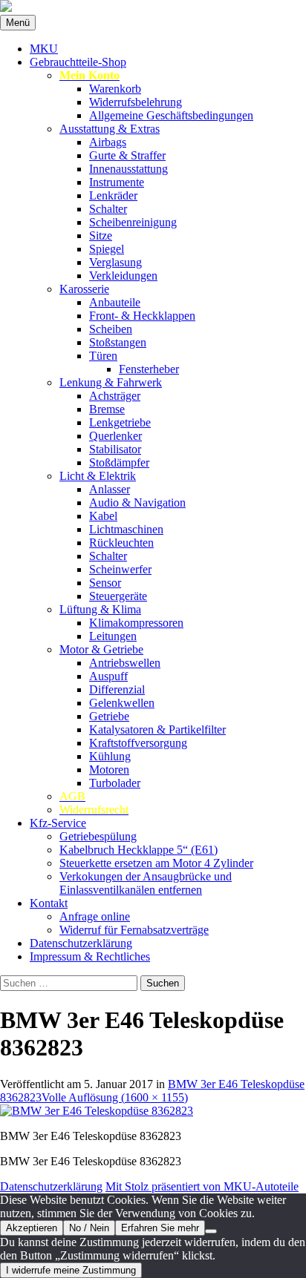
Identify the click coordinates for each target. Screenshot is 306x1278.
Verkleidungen (123, 275)
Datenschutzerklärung (81, 943)
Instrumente (116, 182)
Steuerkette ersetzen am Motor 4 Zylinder (156, 863)
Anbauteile (114, 302)
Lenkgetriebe (120, 422)
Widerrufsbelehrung (135, 102)
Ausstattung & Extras (109, 128)
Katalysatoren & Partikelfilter (157, 729)
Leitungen (113, 636)
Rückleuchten (121, 542)
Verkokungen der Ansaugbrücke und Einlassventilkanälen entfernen (145, 883)
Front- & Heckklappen (142, 315)
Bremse (107, 409)
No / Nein (89, 1227)
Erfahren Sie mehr (160, 1227)
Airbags (107, 142)
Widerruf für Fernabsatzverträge (134, 929)
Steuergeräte (118, 596)
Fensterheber (149, 369)
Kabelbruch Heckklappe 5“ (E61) (138, 849)
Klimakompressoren (136, 622)
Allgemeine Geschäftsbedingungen (171, 115)
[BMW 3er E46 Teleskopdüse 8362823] (96, 1110)
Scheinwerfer (120, 569)
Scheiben (110, 329)
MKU (44, 48)
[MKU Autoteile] (153, 7)
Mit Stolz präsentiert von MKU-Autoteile (202, 1186)
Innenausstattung (128, 168)
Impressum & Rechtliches (90, 956)
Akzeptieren (31, 1227)
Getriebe (109, 716)
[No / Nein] (211, 1231)
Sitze (100, 235)
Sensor (105, 582)
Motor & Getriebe (101, 649)
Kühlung (110, 756)
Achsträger (114, 395)
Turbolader (114, 783)
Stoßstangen (117, 342)
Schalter (108, 208)
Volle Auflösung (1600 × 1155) (115, 1097)
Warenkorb (115, 88)
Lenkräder (113, 195)
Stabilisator (115, 449)
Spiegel (106, 249)
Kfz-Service (58, 823)
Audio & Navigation (137, 502)
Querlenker (115, 435)
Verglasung (115, 262)
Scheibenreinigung (133, 222)
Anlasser (109, 489)
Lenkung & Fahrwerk (110, 382)
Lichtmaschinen (126, 529)
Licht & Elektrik (97, 476)
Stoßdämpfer (119, 462)
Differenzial (117, 689)
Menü (18, 22)
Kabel (103, 516)
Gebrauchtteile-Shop (78, 62)
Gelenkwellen (121, 702)
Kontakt (49, 903)
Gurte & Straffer (127, 155)
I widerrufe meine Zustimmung (71, 1270)
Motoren (109, 769)
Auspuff (108, 676)
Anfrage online (94, 916)
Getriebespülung (98, 836)
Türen (103, 355)
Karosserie (84, 289)
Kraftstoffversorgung (138, 743)
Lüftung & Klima (100, 609)
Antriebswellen (124, 662)
